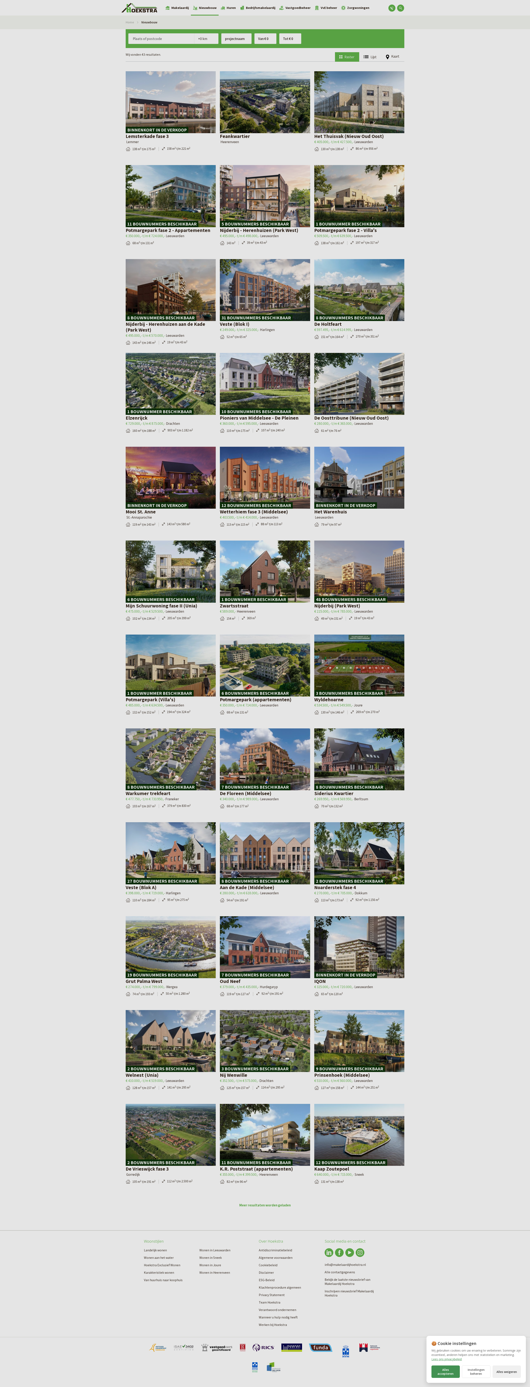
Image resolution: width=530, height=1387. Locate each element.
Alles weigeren (506, 1372)
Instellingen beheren (476, 1372)
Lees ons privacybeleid (446, 1359)
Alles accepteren (445, 1372)
